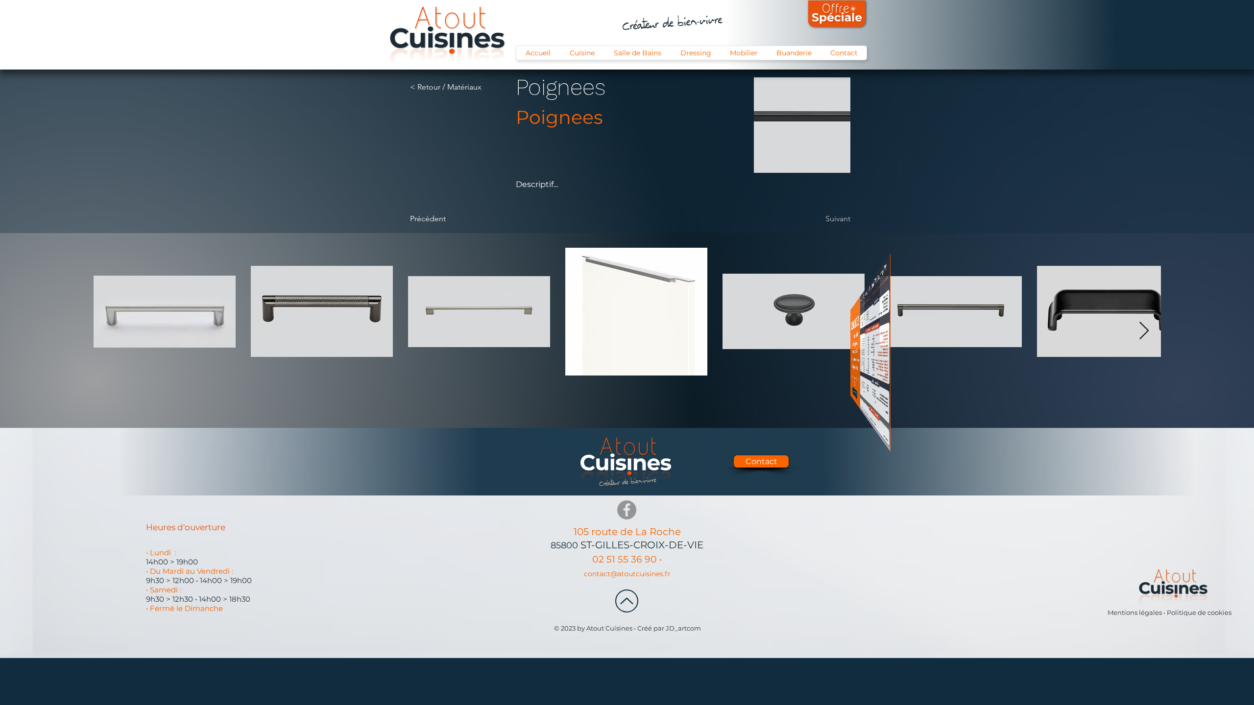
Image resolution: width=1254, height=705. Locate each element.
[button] (814, 230)
